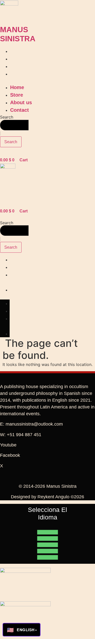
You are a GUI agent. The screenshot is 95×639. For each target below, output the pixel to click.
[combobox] (14, 125)
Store (19, 58)
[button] (33, 81)
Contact (22, 74)
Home (20, 51)
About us (23, 66)
